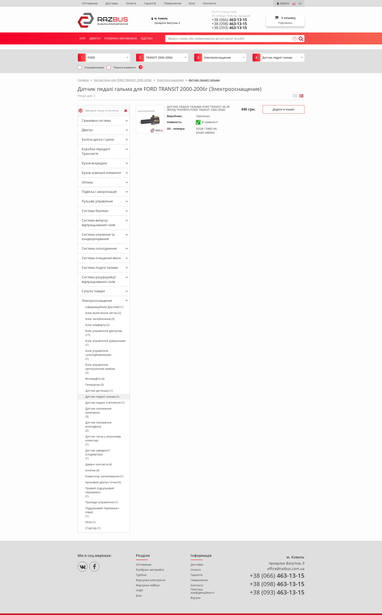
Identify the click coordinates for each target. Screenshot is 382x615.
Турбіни (141, 575)
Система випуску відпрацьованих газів (98, 222)
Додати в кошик (283, 109)
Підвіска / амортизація (99, 191)
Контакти (209, 3)
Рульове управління (97, 201)
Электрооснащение (97, 300)
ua (293, 3)
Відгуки (147, 38)
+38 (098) (229, 24)
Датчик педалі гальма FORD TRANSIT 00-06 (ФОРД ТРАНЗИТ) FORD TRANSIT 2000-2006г (198, 108)
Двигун (94, 38)
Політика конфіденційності (202, 591)
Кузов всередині (94, 163)
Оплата (131, 3)
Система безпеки (95, 211)
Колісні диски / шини (98, 139)
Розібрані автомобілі (120, 38)
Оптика (87, 182)
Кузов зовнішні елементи (101, 173)
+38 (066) (229, 20)
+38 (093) (229, 28)
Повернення (172, 3)
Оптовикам (89, 3)
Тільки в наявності (125, 67)
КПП (82, 38)
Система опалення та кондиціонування (98, 236)
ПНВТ (139, 590)
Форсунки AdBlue (148, 585)
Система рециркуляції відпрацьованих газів (99, 279)
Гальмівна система (96, 120)
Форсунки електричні (151, 580)
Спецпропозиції (94, 67)
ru (299, 3)
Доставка (111, 3)
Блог (192, 3)
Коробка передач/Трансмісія (96, 151)
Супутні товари (93, 291)
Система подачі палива (100, 267)
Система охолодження (99, 248)
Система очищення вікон (101, 258)
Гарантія (150, 3)
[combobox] (108, 57)
